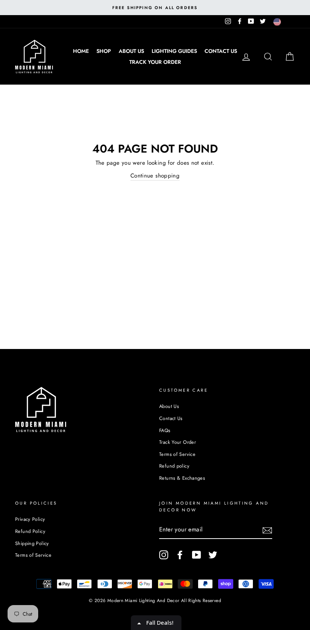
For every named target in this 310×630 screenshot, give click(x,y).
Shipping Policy (32, 543)
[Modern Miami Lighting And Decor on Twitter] (212, 554)
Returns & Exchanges (182, 478)
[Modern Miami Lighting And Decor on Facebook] (179, 554)
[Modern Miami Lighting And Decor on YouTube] (196, 554)
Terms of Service (177, 454)
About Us (131, 51)
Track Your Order (155, 62)
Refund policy (174, 465)
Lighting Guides (174, 51)
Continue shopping (155, 175)
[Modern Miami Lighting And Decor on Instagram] (163, 554)
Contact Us (221, 51)
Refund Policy (30, 531)
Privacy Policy (30, 519)
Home (81, 51)
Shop (103, 51)
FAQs (164, 430)
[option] (155, 7)
